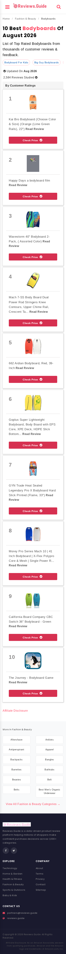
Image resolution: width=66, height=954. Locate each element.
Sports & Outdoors (14, 890)
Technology (10, 868)
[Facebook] (6, 850)
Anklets (49, 739)
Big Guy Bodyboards (46, 62)
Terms (39, 873)
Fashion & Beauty (25, 18)
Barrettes (16, 769)
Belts (17, 789)
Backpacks (16, 759)
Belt (49, 779)
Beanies (16, 779)
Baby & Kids (10, 895)
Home (6, 18)
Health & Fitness (12, 879)
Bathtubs (49, 769)
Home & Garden (13, 873)
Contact (41, 884)
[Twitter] (14, 850)
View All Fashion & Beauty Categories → (33, 804)
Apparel (49, 749)
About (39, 868)
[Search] (59, 6)
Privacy (40, 879)
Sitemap (41, 890)
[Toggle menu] (7, 6)
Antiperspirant (16, 749)
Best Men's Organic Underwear (49, 791)
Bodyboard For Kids (16, 62)
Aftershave (17, 739)
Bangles (49, 759)
